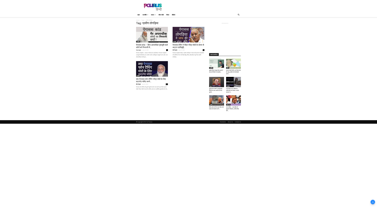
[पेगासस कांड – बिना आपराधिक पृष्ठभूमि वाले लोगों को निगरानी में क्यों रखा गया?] (152, 34)
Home (138, 20)
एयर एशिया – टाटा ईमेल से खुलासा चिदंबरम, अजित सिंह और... (232, 108)
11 (166, 84)
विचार (167, 15)
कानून (211, 86)
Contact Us (238, 122)
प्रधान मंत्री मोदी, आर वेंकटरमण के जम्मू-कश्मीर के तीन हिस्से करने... (233, 72)
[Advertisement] (205, 7)
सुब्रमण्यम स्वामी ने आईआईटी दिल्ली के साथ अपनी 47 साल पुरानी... (215, 90)
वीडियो (173, 15)
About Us (230, 122)
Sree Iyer (138, 50)
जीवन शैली (161, 15)
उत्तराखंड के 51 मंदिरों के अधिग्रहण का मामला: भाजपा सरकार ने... (232, 90)
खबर (138, 15)
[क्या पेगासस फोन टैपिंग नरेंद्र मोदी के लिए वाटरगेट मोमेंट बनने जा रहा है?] (152, 69)
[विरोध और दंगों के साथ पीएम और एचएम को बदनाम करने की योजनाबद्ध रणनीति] (216, 100)
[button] (238, 15)
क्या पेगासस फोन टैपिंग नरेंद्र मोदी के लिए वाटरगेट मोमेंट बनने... (151, 80)
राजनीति (145, 15)
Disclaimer (223, 122)
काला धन (228, 104)
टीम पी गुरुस (175, 50)
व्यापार (152, 15)
